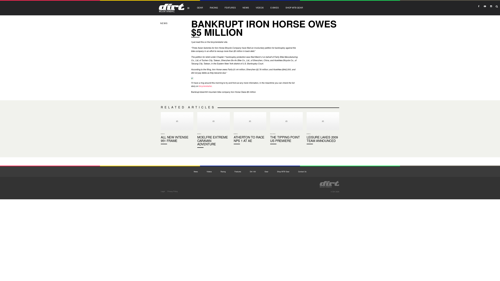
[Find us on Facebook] (479, 6)
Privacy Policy (172, 191)
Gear (200, 7)
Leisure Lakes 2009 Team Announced (323, 128)
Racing (214, 7)
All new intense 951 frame (177, 128)
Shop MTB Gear (294, 7)
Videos (260, 7)
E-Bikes (274, 7)
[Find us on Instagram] (491, 6)
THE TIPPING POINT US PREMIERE (286, 128)
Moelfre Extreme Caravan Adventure (213, 130)
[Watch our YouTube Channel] (485, 6)
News (246, 7)
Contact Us (302, 171)
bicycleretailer (205, 86)
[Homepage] (329, 183)
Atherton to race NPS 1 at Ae (250, 128)
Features (230, 7)
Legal (163, 191)
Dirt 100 (253, 171)
